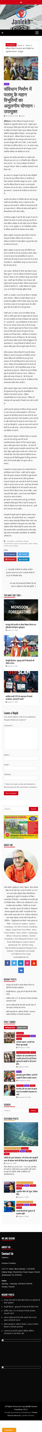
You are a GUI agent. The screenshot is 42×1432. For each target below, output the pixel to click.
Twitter (24, 554)
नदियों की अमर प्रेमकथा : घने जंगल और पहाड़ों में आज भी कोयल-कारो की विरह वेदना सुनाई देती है (21, 1159)
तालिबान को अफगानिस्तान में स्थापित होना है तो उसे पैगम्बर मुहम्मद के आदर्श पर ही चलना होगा (26, 1059)
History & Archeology (11, 1151)
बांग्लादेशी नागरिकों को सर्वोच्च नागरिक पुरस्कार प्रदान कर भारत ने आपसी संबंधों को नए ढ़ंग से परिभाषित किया (20, 572)
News (7, 84)
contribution (19, 541)
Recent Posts (22, 1027)
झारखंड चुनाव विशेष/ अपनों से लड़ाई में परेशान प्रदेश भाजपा (26, 1076)
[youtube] (34, 963)
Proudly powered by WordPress (17, 1412)
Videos (28, 1151)
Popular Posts (10, 1027)
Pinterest (11, 559)
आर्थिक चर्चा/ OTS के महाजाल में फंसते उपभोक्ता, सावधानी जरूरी (19, 697)
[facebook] (7, 963)
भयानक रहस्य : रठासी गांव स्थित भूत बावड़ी (25, 1043)
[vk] (21, 970)
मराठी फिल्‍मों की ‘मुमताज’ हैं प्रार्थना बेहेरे (25, 1212)
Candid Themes (28, 1415)
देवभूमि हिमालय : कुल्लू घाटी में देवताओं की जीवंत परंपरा (20, 661)
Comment (8, 725)
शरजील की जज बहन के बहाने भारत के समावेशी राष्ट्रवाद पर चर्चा (26, 1091)
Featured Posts (11, 1118)
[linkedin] (21, 963)
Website (7, 774)
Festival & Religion (23, 1036)
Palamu (6, 546)
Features (20, 1033)
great (16, 543)
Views (19, 1039)
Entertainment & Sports (12, 1148)
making (35, 543)
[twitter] (14, 963)
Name (7, 755)
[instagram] (27, 963)
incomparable (23, 543)
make (30, 543)
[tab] (10, 1027)
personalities (14, 546)
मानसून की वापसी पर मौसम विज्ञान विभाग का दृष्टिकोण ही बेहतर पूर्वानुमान (21, 625)
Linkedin (24, 559)
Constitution (11, 541)
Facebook (11, 554)
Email (6, 764)
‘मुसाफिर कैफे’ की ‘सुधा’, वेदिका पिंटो (27, 1193)
